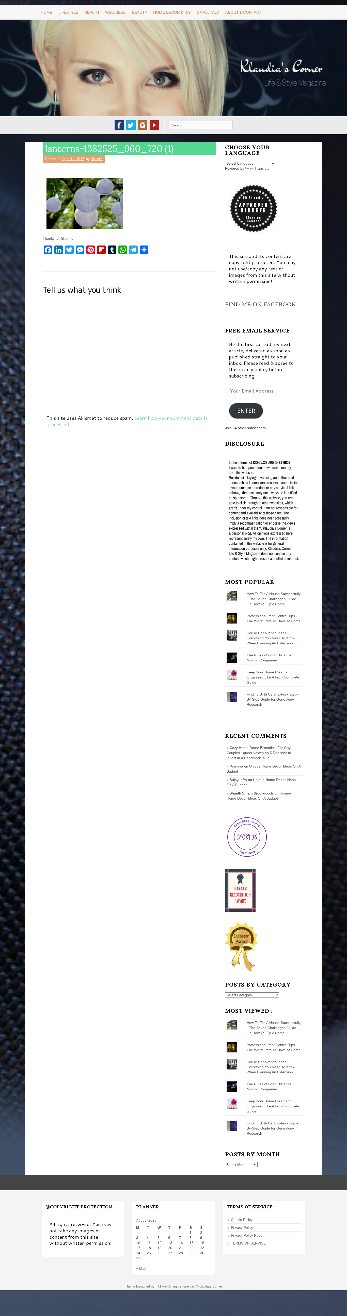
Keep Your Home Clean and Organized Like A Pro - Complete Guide (273, 677)
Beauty (139, 12)
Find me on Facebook (260, 304)
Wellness (115, 12)
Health (91, 12)
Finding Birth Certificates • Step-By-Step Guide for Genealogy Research (272, 699)
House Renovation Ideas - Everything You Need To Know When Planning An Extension (271, 638)
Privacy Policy (242, 1227)
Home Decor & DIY (172, 12)
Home (46, 12)
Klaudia (97, 159)
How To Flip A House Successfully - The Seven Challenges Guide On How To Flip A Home (274, 599)
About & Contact (243, 12)
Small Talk (208, 12)
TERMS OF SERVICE (248, 1243)
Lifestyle (68, 12)
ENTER (246, 410)
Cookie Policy (242, 1220)
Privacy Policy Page (246, 1235)
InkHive (161, 1286)
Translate (262, 168)
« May (141, 1268)
